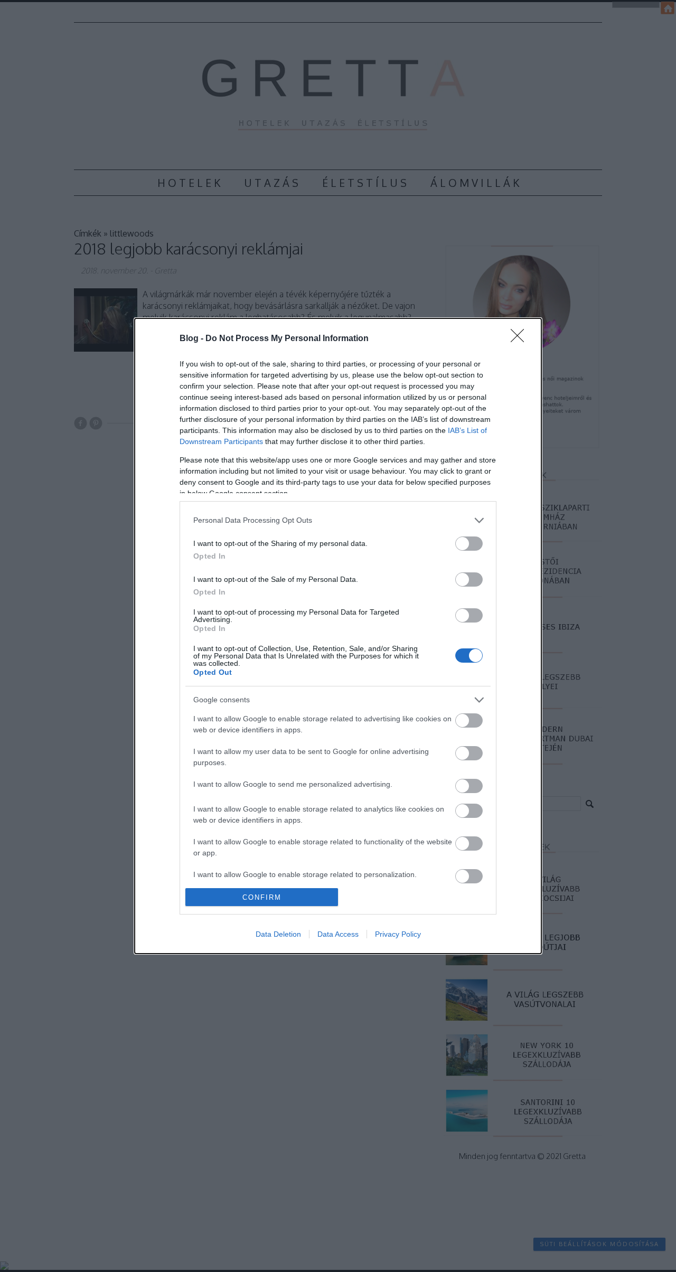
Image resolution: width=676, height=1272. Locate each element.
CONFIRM (261, 897)
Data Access (338, 934)
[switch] (469, 543)
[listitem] (338, 520)
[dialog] (338, 636)
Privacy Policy (398, 934)
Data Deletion (278, 934)
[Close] (521, 339)
